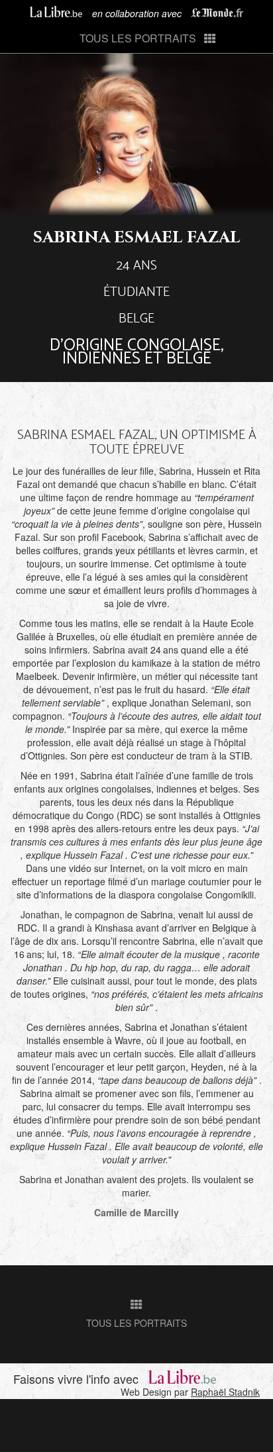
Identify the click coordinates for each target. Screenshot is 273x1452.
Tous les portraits (138, 38)
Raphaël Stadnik (225, 1391)
